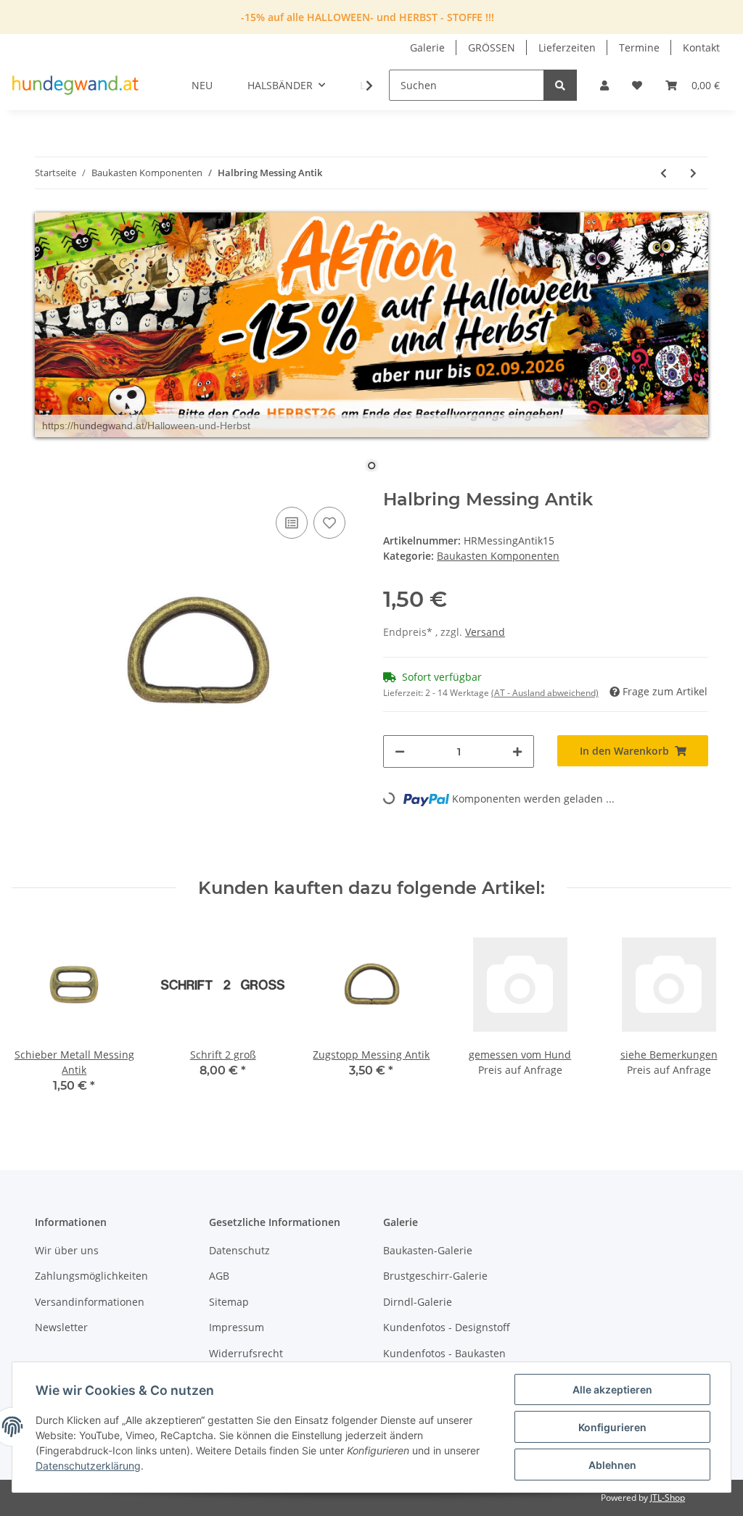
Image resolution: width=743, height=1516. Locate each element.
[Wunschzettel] (637, 85)
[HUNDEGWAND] (75, 85)
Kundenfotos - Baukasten (444, 1353)
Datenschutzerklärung (88, 1465)
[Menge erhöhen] (517, 751)
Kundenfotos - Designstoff (446, 1327)
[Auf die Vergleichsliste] (292, 523)
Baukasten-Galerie (427, 1250)
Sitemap (229, 1302)
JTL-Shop (667, 1497)
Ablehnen (612, 1465)
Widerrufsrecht (246, 1353)
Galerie (427, 47)
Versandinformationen (89, 1302)
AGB (219, 1276)
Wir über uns (67, 1250)
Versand (485, 632)
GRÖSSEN (491, 47)
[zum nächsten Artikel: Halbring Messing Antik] (693, 173)
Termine (639, 47)
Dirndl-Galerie (417, 1302)
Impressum (236, 1327)
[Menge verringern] (400, 751)
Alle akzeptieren (612, 1389)
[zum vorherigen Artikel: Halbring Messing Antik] (663, 173)
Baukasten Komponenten (498, 556)
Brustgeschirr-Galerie (435, 1276)
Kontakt (701, 47)
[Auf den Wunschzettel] (329, 523)
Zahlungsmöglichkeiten (91, 1276)
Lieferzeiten (567, 47)
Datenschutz (239, 1250)
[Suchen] (560, 85)
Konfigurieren (612, 1427)
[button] (604, 85)
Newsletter (61, 1327)
